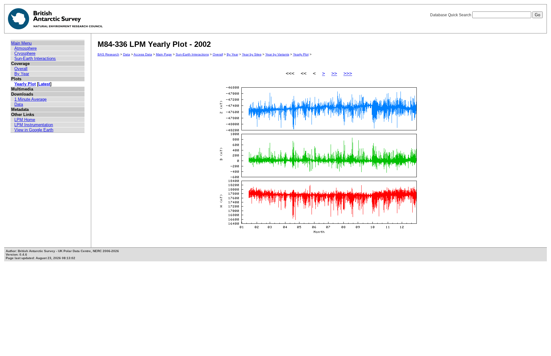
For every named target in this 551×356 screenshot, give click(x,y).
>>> (347, 73)
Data (18, 104)
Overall (20, 68)
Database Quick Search (451, 15)
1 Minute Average (30, 99)
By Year (21, 73)
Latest (44, 84)
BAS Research (108, 54)
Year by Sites (251, 54)
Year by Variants (277, 54)
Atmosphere (25, 48)
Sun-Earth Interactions (35, 58)
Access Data (143, 54)
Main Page (164, 54)
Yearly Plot (25, 84)
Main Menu (21, 43)
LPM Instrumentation (33, 124)
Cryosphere (24, 53)
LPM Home (24, 119)
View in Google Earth (33, 129)
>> (334, 73)
